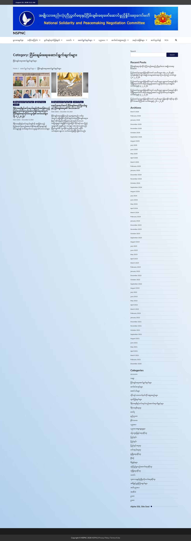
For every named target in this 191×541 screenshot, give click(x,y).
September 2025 (136, 137)
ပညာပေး (102, 40)
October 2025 (135, 133)
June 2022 (134, 296)
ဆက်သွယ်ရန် (156, 40)
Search (133, 51)
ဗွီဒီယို (132, 458)
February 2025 (135, 166)
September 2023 (136, 238)
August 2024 (135, 191)
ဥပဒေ (132, 496)
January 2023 (135, 271)
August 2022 (135, 288)
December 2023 (135, 225)
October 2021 (135, 330)
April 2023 (134, 259)
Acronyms (133, 374)
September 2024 (136, 187)
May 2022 (133, 301)
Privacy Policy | (104, 538)
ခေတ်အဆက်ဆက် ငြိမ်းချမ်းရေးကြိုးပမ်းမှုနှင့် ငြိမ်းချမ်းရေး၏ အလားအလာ (69, 106)
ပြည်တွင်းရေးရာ (40, 102)
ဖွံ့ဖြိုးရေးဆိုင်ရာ (135, 454)
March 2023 (134, 263)
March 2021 (134, 355)
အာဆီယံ (133, 492)
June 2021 (134, 343)
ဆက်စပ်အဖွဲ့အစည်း (118, 40)
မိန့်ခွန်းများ (134, 462)
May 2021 (133, 347)
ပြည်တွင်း (133, 437)
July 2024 (133, 196)
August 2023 (135, 242)
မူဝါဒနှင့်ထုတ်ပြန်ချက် (52, 40)
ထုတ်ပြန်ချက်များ (136, 399)
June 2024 (134, 200)
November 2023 (136, 229)
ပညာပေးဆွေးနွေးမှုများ (137, 429)
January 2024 (135, 221)
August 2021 (135, 338)
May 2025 (133, 154)
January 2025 (135, 170)
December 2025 (135, 124)
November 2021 (136, 326)
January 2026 (135, 120)
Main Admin (16, 120)
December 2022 (135, 275)
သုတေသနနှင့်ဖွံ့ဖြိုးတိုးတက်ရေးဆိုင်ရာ (142, 479)
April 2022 (134, 305)
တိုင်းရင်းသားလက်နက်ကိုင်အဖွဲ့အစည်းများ (144, 395)
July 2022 (133, 292)
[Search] (176, 40)
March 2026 (134, 112)
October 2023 (135, 233)
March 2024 (134, 212)
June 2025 (134, 149)
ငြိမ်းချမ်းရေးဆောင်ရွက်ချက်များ (23, 102)
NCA (166, 40)
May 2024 (133, 204)
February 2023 (135, 267)
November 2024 (136, 179)
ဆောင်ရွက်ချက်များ (85, 40)
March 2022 (134, 309)
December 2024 (135, 175)
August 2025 (135, 141)
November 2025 (136, 128)
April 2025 (134, 158)
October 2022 (135, 280)
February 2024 (135, 217)
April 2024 (134, 208)
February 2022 (135, 313)
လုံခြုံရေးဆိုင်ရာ (135, 471)
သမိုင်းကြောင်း (32, 40)
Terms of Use (115, 538)
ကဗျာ (132, 378)
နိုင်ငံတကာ (133, 420)
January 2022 (135, 317)
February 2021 (135, 359)
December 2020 (135, 364)
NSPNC (19, 33)
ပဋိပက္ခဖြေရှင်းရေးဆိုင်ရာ (138, 433)
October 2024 (135, 183)
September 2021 (136, 334)
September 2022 (136, 284)
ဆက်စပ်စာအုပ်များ (136, 387)
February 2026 (135, 116)
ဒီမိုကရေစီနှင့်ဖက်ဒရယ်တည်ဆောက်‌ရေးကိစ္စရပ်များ (147, 403)
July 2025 (133, 145)
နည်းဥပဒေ (133, 416)
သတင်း (69, 40)
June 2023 (134, 250)
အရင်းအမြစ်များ (138, 40)
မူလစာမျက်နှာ (18, 40)
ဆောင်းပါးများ (78, 102)
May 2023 (133, 254)
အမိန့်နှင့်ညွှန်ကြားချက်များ (138, 483)
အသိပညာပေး (135, 488)
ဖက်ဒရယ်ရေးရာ (135, 450)
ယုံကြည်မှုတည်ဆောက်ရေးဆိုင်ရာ (141, 467)
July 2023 (133, 246)
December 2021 (135, 322)
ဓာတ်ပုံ (132, 412)
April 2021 (134, 351)
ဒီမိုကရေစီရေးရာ (135, 408)
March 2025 (134, 162)
